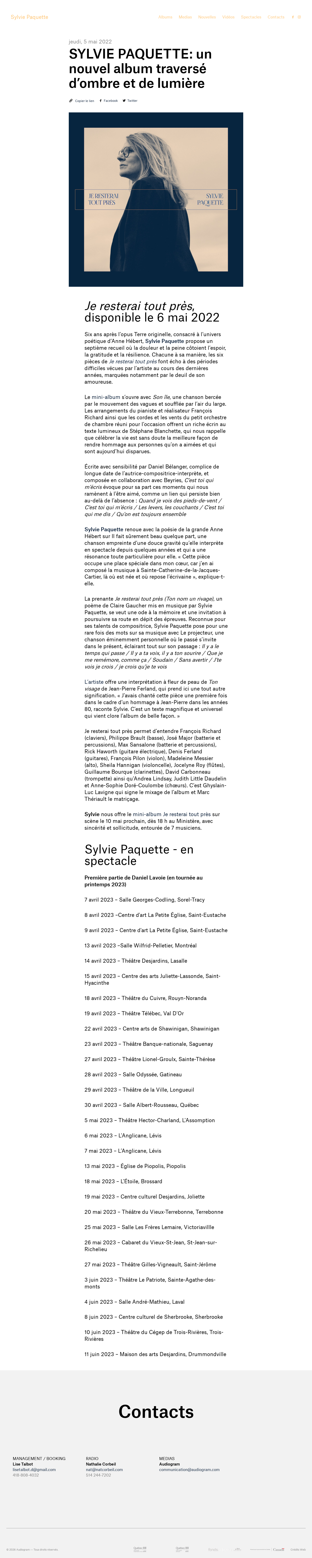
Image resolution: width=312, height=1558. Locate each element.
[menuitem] (165, 17)
